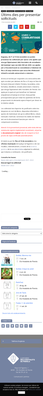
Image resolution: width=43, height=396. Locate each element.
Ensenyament (10, 11)
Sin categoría (29, 11)
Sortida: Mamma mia (23, 255)
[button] (36, 3)
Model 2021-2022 (7, 165)
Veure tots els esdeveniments (13, 313)
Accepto (21, 392)
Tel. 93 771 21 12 (21, 372)
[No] (40, 389)
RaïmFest (19, 282)
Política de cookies (34, 389)
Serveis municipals (20, 11)
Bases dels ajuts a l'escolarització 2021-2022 (17, 160)
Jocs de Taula (21, 292)
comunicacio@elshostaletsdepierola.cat (21, 379)
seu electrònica (17, 149)
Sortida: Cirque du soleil (25, 269)
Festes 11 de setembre (24, 303)
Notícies (3, 11)
